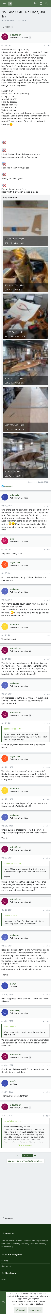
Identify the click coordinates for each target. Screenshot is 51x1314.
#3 (48, 550)
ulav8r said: (9, 1027)
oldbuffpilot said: (11, 1121)
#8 (48, 694)
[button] (4, 3)
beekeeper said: (11, 729)
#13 (48, 858)
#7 (48, 659)
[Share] (45, 45)
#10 (48, 767)
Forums (4, 1261)
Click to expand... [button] (25, 1145)
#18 (48, 1065)
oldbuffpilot (9, 20)
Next (26, 1156)
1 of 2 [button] (17, 1156)
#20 (48, 1116)
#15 (48, 946)
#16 (48, 995)
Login (3, 1279)
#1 (49, 46)
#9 (48, 723)
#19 (48, 1092)
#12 (48, 826)
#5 (48, 600)
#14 (48, 910)
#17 (48, 1021)
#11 (48, 799)
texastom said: (10, 915)
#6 (48, 635)
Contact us (6, 1266)
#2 (48, 506)
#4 (48, 573)
